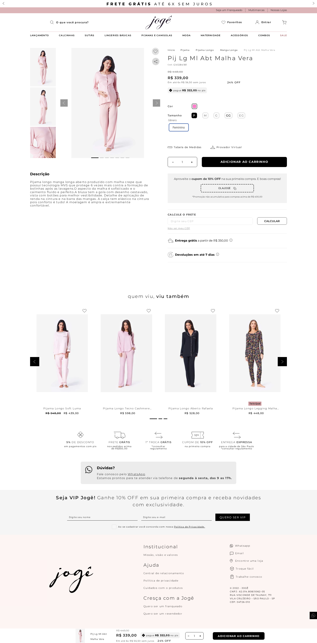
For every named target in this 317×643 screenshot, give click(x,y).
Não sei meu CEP (179, 228)
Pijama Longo (205, 50)
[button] (107, 103)
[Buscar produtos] (53, 22)
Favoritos (234, 22)
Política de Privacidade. (189, 526)
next (156, 103)
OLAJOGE (224, 188)
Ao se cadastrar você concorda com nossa (161, 527)
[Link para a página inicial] (171, 50)
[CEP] (210, 219)
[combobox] (72, 22)
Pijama (185, 50)
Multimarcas (256, 10)
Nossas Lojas (279, 10)
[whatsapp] (155, 61)
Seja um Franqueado (229, 10)
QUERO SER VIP (233, 517)
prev (64, 103)
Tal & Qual (254, 403)
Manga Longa (229, 50)
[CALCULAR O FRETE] (272, 221)
